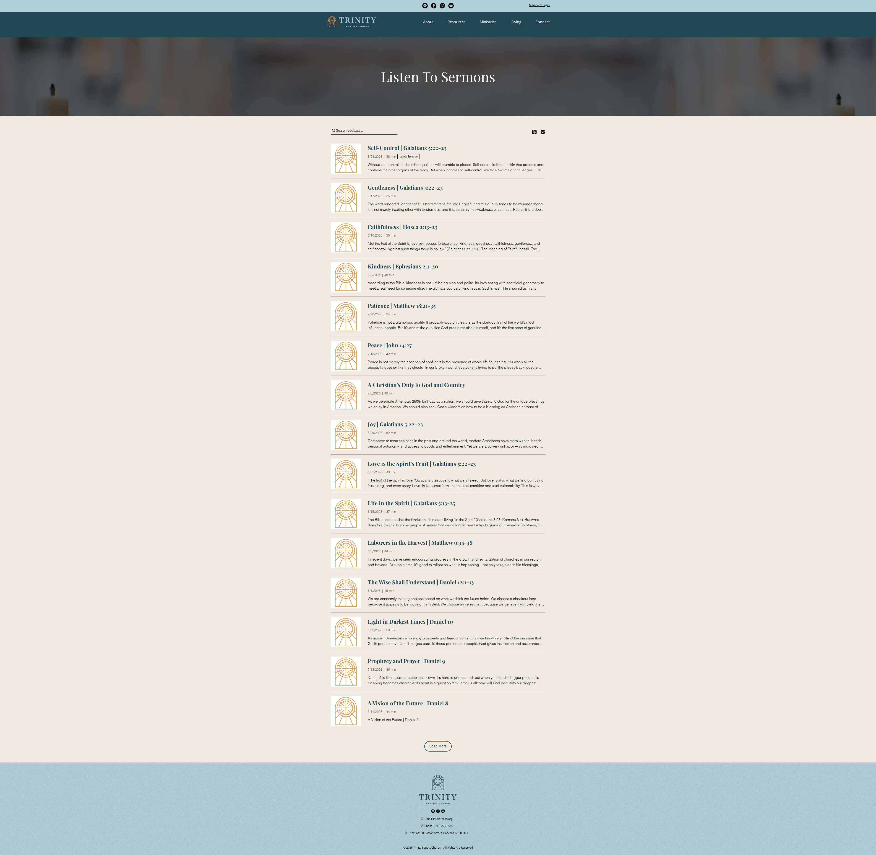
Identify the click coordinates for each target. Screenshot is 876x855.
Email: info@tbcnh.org (439, 819)
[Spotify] (425, 5)
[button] (422, 21)
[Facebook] (433, 5)
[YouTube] (451, 5)
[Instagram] (442, 5)
